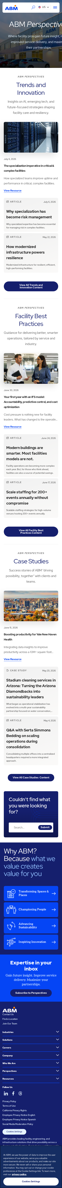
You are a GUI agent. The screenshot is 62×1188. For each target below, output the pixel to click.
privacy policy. (19, 1174)
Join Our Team (9, 1023)
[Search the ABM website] (33, 7)
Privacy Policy (9, 1101)
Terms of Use (9, 1105)
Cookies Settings (14, 1131)
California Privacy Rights (14, 1110)
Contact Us (8, 1014)
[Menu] (54, 7)
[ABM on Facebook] (13, 1093)
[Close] (58, 1150)
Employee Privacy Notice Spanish (19, 1119)
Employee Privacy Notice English (18, 1115)
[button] (44, 7)
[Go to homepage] (11, 7)
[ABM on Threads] (20, 1093)
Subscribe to (31, 993)
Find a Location (10, 1019)
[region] (31, 1166)
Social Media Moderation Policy (17, 1124)
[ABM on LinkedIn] (5, 1093)
